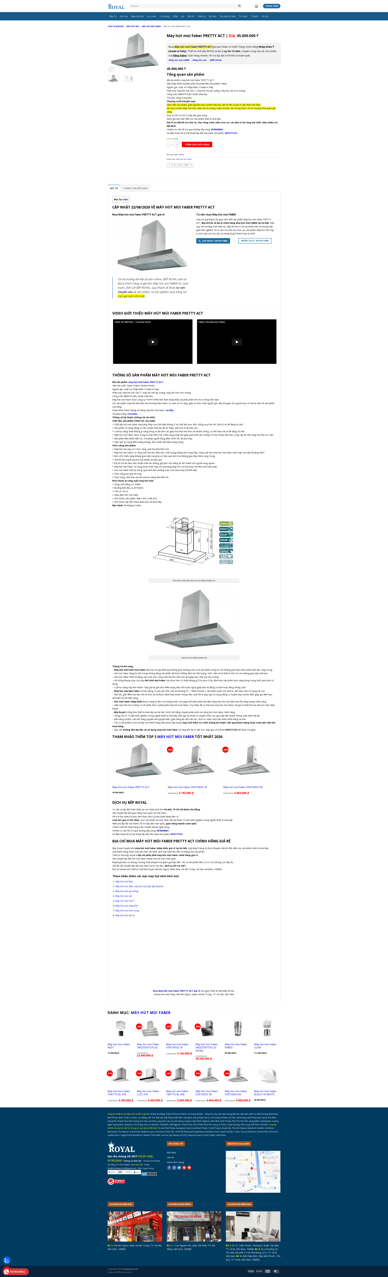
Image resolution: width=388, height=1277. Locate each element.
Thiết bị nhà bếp (116, 26)
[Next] (157, 52)
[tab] (114, 188)
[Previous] (112, 52)
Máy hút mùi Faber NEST (119, 1046)
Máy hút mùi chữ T (124, 900)
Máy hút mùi (133, 26)
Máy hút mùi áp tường (126, 891)
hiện (126, 199)
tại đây (169, 410)
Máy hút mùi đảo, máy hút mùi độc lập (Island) (139, 886)
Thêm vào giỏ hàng (197, 144)
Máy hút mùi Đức (124, 881)
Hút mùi (124, 16)
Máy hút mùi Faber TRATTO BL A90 (177, 1093)
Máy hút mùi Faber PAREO (236, 1046)
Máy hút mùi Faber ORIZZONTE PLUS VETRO (207, 1047)
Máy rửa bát (137, 16)
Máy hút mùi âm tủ (125, 915)
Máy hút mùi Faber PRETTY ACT (131, 787)
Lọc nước (151, 16)
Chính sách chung (175, 1162)
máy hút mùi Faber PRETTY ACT (145, 382)
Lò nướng (164, 16)
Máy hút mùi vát (123, 895)
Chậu (175, 16)
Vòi (182, 16)
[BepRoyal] (116, 6)
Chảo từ (201, 16)
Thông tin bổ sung (135, 188)
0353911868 (145, 1156)
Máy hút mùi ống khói (126, 905)
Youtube (132, 413)
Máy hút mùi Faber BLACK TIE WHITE (265, 1093)
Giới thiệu (171, 1152)
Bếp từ (112, 16)
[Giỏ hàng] (256, 6)
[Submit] (239, 6)
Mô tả (114, 188)
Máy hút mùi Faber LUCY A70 (148, 1093)
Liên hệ (170, 1157)
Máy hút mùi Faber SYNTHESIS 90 (243, 787)
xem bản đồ (137, 1164)
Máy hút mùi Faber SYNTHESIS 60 (236, 1093)
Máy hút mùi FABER (175, 736)
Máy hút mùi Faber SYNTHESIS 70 (187, 787)
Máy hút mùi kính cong (127, 910)
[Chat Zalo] (7, 1260)
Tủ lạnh (254, 16)
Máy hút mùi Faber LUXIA (265, 1046)
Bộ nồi (191, 16)
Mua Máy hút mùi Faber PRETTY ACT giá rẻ (176, 990)
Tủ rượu (243, 16)
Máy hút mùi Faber (151, 26)
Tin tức (265, 16)
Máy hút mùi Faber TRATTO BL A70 (119, 1093)
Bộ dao (212, 16)
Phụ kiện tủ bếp (228, 16)
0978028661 (115, 1160)
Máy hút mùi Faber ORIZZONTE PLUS (148, 1046)
